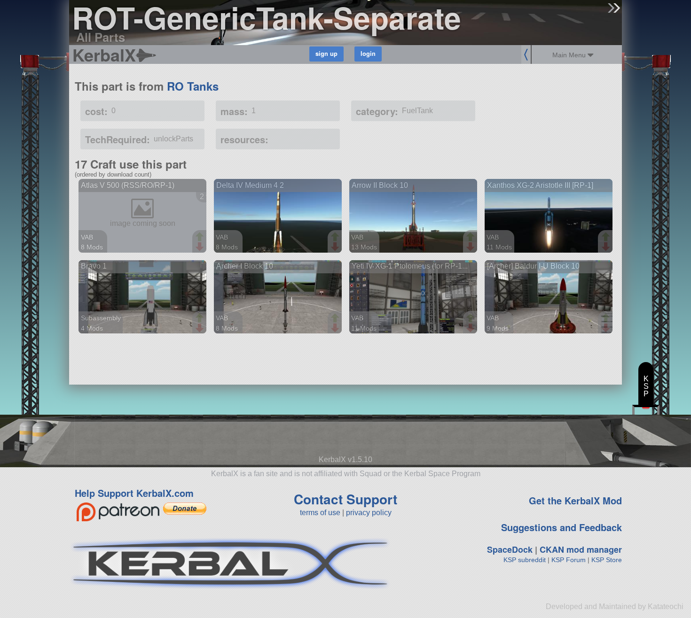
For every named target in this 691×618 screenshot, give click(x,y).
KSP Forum (568, 560)
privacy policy (369, 513)
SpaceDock (510, 549)
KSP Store (606, 560)
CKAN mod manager (581, 549)
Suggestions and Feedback (561, 527)
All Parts (100, 37)
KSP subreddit (524, 560)
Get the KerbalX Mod (575, 500)
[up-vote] (200, 237)
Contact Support (345, 499)
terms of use (320, 513)
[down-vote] (200, 247)
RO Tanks (193, 86)
